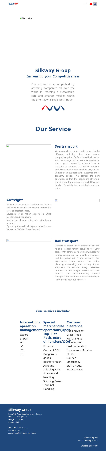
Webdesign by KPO (89, 446)
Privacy (87, 437)
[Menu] (84, 4)
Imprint (94, 437)
